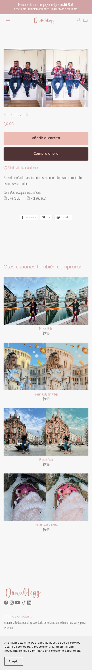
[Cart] (87, 20)
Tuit (48, 217)
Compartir (30, 217)
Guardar (65, 217)
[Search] (79, 20)
